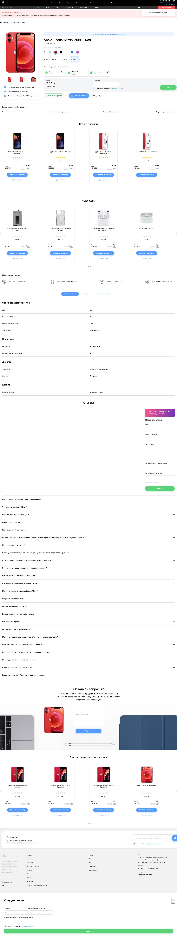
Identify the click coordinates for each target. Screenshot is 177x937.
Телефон (7, 908)
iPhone (37, 7)
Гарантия (69, 3)
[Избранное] (117, 7)
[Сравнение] (139, 7)
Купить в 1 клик (17, 180)
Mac (57, 7)
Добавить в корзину (54, 96)
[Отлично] (157, 482)
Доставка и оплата (81, 3)
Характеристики (70, 293)
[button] (86, 266)
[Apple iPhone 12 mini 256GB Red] (20, 52)
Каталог (61, 3)
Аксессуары (83, 7)
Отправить (160, 488)
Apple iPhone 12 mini (18, 22)
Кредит (92, 3)
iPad (47, 7)
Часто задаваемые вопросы (104, 293)
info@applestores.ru (145, 875)
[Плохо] (149, 482)
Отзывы (106, 3)
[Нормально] (152, 482)
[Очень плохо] (146, 482)
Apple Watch (69, 7)
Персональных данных (116, 88)
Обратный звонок (170, 4)
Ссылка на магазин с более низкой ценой (18, 917)
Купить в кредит (81, 96)
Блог (99, 3)
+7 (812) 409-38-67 (100, 696)
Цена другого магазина (36, 908)
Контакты (114, 3)
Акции (96, 7)
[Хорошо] (154, 482)
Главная (53, 3)
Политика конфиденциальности (37, 885)
